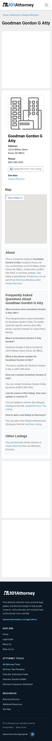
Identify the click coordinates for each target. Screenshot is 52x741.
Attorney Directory (11, 699)
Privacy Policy (8, 727)
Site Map (7, 709)
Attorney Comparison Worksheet (18, 684)
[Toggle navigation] (46, 5)
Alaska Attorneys (30, 15)
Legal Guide (8, 639)
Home (6, 15)
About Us (7, 644)
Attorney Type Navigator (14, 669)
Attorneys (15, 15)
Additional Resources (12, 704)
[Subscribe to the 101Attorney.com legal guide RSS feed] (32, 734)
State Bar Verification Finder (15, 674)
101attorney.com (34, 276)
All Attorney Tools (11, 664)
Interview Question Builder (14, 679)
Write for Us (8, 649)
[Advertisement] (26, 59)
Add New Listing (33, 424)
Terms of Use (21, 727)
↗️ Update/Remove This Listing (25, 169)
